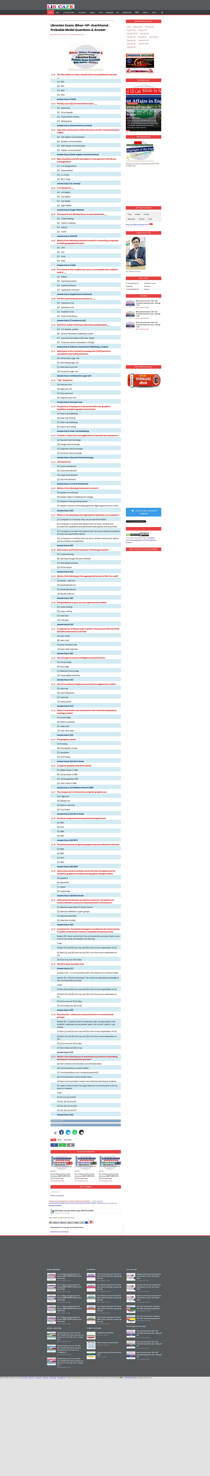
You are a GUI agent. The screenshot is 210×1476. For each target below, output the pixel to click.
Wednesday (131, 219)
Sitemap (53, 1378)
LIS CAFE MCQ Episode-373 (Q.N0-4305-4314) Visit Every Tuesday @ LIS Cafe (109, 1298)
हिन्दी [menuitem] (137, 13)
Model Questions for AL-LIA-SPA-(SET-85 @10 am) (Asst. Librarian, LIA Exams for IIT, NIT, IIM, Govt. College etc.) (70, 1336)
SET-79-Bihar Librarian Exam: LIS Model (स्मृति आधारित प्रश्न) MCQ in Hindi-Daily (85, 1176)
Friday (150, 219)
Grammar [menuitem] (109, 13)
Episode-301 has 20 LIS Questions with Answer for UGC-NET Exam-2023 (149, 1287)
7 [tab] (152, 130)
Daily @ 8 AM (142, 37)
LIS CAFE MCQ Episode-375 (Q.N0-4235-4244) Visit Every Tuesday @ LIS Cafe (109, 1276)
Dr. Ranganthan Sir (132, 283)
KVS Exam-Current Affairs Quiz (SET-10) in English (141, 111)
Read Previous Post (58, 1121)
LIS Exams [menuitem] (81, 13)
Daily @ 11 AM (149, 27)
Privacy (45, 1378)
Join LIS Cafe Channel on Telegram (146, 512)
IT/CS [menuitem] (101, 13)
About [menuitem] (145, 13)
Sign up (146, 289)
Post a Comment (57, 1196)
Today (130, 214)
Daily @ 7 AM (144, 34)
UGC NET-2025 (143, 44)
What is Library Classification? (108, 1343)
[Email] (81, 1133)
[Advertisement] (143, 184)
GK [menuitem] (117, 13)
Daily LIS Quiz (131, 44)
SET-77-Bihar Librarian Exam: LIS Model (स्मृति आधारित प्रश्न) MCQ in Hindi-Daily (69, 1308)
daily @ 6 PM (131, 47)
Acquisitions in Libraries (105, 1333)
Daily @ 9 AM (131, 40)
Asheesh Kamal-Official (60, 34)
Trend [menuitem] (92, 13)
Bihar (59, 1140)
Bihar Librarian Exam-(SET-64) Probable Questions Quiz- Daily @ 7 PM (148, 314)
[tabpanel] (143, 107)
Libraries (147, 286)
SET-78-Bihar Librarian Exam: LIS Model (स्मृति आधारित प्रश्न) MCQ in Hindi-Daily (109, 1176)
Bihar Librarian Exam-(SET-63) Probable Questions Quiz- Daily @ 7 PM (148, 324)
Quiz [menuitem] (57, 13)
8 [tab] (156, 130)
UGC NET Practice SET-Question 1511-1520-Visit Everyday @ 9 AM (148, 1307)
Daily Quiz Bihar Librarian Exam (137, 225)
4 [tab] (140, 130)
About (31, 1378)
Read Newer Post (57, 1125)
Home (52, 20)
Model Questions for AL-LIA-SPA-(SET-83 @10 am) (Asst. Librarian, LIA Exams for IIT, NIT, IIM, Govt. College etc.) (70, 1362)
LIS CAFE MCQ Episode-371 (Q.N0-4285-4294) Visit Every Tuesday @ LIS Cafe (109, 1319)
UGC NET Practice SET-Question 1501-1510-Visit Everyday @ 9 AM (148, 1317)
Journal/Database (132, 289)
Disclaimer (62, 1378)
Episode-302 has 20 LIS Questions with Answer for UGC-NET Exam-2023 (149, 1276)
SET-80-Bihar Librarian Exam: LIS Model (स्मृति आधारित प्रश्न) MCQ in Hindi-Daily (61, 1176)
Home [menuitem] (50, 13)
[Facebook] (61, 1133)
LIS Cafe (25, 1378)
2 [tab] (132, 130)
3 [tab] (136, 130)
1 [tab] (128, 130)
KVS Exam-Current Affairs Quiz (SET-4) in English (75, 1211)
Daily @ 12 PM (131, 30)
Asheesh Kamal (130, 1378)
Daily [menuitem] (154, 13)
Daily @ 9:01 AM (143, 40)
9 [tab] (159, 130)
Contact (38, 1378)
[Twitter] (68, 1133)
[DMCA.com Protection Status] (132, 535)
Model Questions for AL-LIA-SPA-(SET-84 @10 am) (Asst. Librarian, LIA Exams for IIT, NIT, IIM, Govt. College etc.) (69, 1349)
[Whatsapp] (74, 1133)
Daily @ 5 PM (143, 30)
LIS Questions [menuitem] (68, 13)
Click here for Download (59, 1232)
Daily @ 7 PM (131, 37)
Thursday (142, 219)
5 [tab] (144, 130)
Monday (137, 214)
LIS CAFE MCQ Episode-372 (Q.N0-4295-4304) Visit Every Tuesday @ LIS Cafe (109, 1308)
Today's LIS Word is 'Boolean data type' (109, 1353)
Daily (128, 27)
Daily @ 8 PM (154, 37)
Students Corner (150, 283)
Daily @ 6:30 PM (132, 34)
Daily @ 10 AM (137, 27)
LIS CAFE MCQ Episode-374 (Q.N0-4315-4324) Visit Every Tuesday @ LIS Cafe (109, 1287)
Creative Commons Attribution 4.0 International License (141, 540)
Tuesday (146, 214)
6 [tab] (148, 130)
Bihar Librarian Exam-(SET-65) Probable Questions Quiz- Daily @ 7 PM (148, 303)
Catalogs (129, 286)
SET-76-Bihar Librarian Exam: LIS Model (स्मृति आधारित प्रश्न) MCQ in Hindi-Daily (69, 1319)
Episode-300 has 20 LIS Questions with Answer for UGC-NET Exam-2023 (149, 1298)
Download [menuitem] (126, 13)
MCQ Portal (59, 20)
